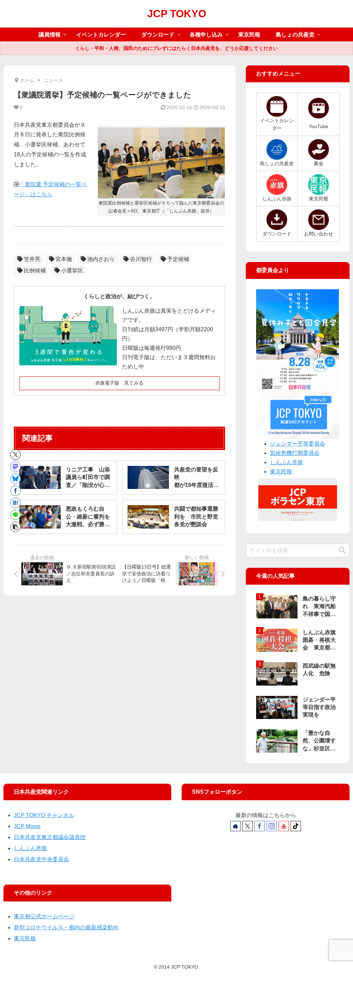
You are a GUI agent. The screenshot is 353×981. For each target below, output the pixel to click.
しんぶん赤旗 (286, 462)
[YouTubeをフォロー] (284, 826)
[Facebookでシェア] (15, 491)
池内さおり (101, 259)
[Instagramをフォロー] (271, 826)
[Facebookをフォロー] (259, 826)
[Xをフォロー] (247, 826)
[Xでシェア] (15, 454)
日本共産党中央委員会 (41, 859)
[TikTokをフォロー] (296, 826)
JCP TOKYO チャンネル (44, 815)
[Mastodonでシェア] (15, 466)
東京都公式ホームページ (44, 916)
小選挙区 (72, 270)
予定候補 (178, 259)
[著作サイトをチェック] (235, 826)
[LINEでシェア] (15, 515)
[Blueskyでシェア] (15, 478)
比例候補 (35, 270)
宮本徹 (64, 259)
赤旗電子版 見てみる (119, 383)
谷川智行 (141, 259)
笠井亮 (32, 259)
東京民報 (281, 471)
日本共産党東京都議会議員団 (49, 837)
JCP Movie (27, 826)
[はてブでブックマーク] (15, 503)
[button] (15, 527)
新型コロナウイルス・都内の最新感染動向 (66, 927)
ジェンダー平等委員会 (297, 444)
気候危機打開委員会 (295, 453)
